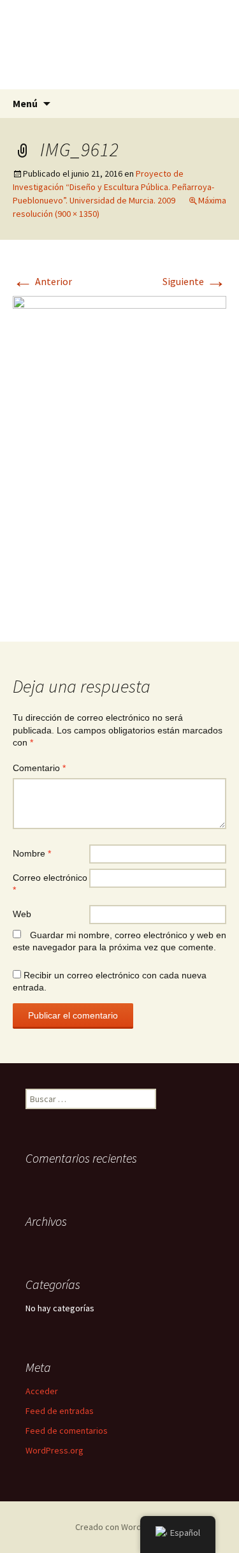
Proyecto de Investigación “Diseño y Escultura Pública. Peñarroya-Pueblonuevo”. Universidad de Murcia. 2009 (113, 187)
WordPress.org (54, 1450)
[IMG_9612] (119, 454)
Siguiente (194, 281)
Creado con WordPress (119, 1527)
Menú (25, 103)
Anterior (42, 281)
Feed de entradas (59, 1411)
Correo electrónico (50, 883)
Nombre (32, 853)
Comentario (39, 768)
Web (22, 914)
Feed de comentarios (66, 1430)
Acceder (41, 1391)
